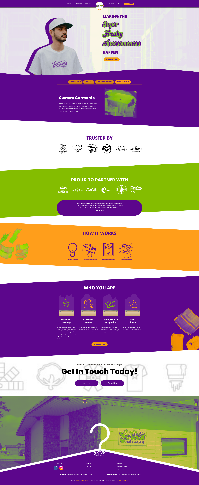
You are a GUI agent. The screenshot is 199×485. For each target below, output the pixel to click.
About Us (111, 4)
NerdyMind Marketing (122, 480)
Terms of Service (122, 466)
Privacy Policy (121, 470)
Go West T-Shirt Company (82, 480)
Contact (119, 463)
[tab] (75, 82)
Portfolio (88, 4)
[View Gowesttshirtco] (61, 468)
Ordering (79, 4)
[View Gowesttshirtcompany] (56, 468)
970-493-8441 (58, 464)
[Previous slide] (59, 208)
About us (88, 466)
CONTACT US (111, 59)
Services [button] (68, 4)
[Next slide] (140, 208)
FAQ (118, 4)
